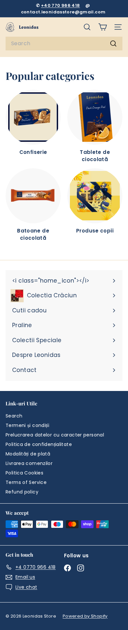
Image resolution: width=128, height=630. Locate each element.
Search (14, 416)
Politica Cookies (24, 473)
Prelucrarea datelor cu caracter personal (55, 435)
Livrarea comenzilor (29, 463)
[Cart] (102, 27)
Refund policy (22, 492)
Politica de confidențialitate (39, 444)
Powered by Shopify (85, 616)
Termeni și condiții (27, 425)
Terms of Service (26, 482)
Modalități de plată (28, 454)
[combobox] (64, 43)
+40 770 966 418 (60, 5)
